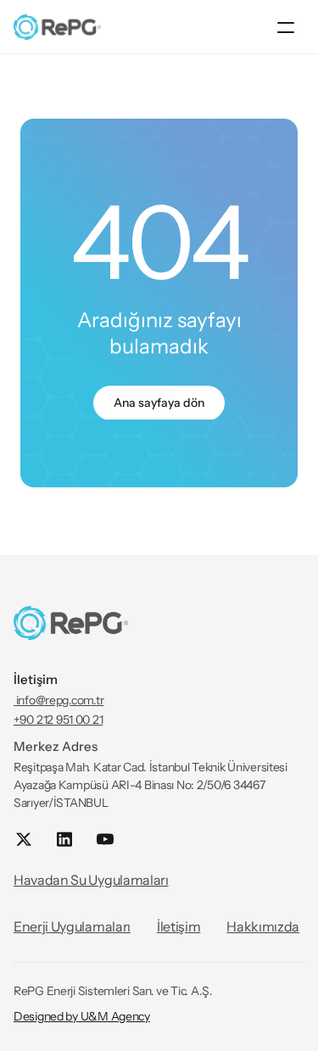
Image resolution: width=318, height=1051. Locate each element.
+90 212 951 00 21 (58, 719)
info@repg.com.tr (58, 700)
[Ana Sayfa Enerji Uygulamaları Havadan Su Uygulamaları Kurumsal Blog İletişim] (159, 27)
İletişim (178, 926)
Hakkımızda (262, 926)
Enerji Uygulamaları (72, 926)
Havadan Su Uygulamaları (91, 879)
